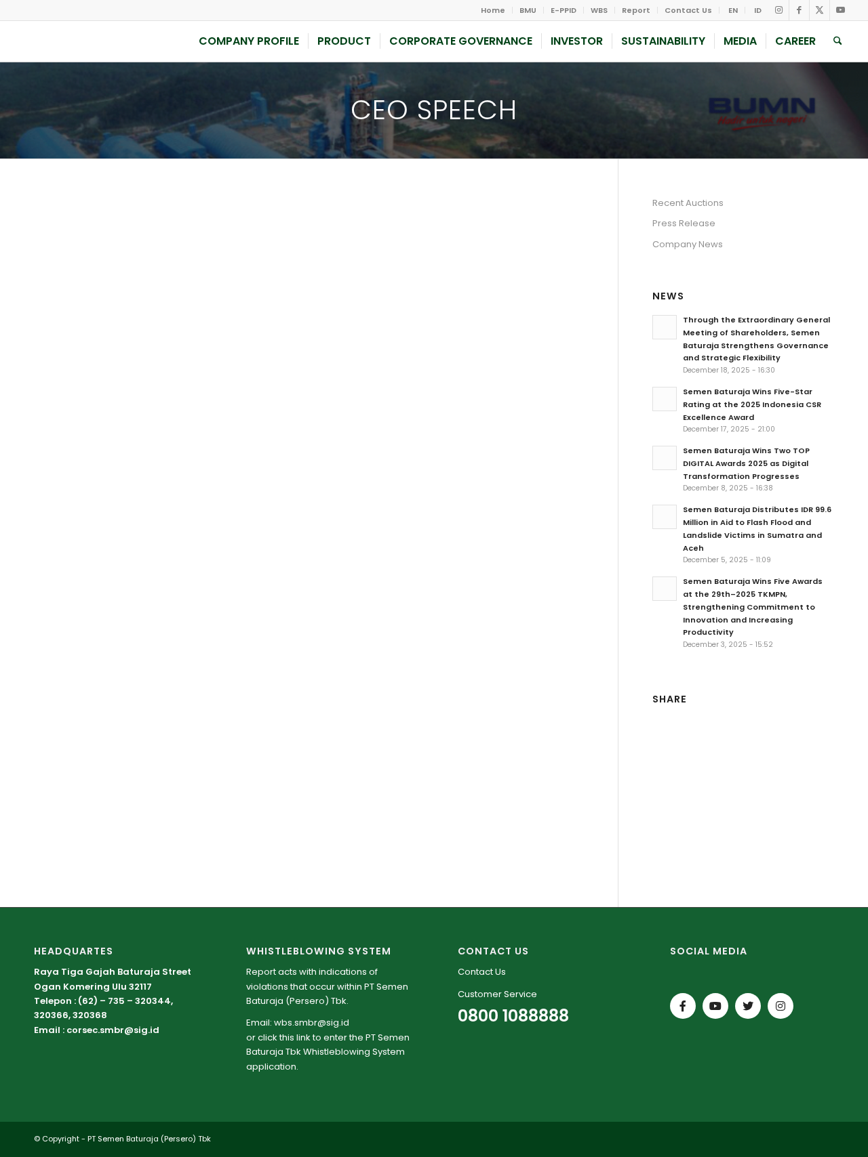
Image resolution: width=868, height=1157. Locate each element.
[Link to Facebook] (799, 10)
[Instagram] (780, 1006)
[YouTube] (715, 1006)
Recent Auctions (688, 202)
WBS (599, 10)
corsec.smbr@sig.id (112, 1030)
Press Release (683, 223)
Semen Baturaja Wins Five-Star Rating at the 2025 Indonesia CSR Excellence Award (752, 404)
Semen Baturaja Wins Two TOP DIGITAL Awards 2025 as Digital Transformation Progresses (746, 463)
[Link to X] (819, 10)
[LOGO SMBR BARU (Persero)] (106, 41)
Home (493, 10)
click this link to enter (302, 1037)
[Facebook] (683, 1006)
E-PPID (563, 10)
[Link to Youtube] (840, 10)
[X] (748, 1006)
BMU (527, 10)
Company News (687, 244)
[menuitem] (493, 10)
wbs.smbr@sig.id (311, 1022)
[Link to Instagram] (779, 10)
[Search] (838, 41)
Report (636, 10)
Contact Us (688, 10)
